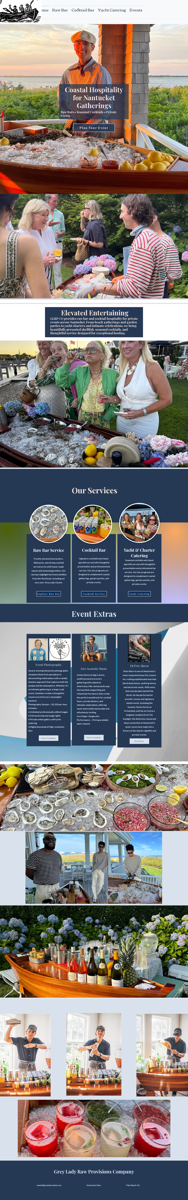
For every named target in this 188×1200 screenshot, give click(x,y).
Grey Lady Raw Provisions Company (94, 1171)
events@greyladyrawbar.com (49, 1185)
